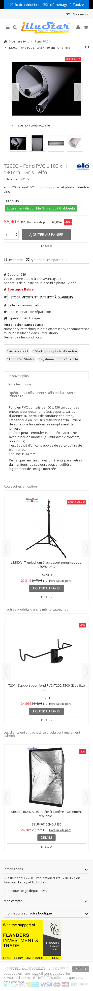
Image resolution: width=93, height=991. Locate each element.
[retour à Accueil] (5, 42)
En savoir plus (18, 375)
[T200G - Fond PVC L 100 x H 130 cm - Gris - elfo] (18, 143)
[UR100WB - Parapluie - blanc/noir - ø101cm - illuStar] (46, 777)
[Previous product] (85, 47)
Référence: (11, 179)
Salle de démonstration (25, 305)
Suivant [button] (78, 92)
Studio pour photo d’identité (56, 351)
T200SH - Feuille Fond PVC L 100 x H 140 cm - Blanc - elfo (46, 687)
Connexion (80, 14)
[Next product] (88, 47)
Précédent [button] (14, 92)
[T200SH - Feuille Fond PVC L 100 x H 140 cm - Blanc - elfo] (46, 651)
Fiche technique (19, 384)
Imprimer (15, 259)
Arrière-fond (18, 351)
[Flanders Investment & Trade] (31, 939)
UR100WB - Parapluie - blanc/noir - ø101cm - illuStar (46, 811)
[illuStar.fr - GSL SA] (46, 28)
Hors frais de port (38, 222)
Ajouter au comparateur (49, 259)
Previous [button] (6, 548)
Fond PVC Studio (21, 359)
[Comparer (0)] (68, 15)
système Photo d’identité (59, 359)
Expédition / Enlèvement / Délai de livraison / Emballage (41, 394)
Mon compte (13, 901)
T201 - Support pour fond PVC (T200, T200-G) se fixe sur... (46, 564)
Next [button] (86, 548)
